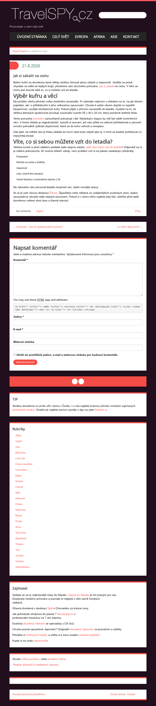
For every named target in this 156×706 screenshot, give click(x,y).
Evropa (81, 36)
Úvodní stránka (32, 36)
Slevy (18, 527)
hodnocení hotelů (36, 634)
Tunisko (19, 555)
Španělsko (20, 538)
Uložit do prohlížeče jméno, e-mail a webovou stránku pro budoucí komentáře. (67, 354)
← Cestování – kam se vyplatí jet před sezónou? (38, 227)
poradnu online (57, 658)
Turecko (19, 561)
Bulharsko (20, 452)
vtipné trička (41, 640)
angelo (39, 211)
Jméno (18, 316)
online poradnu (30, 658)
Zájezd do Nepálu (78, 594)
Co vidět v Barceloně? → (130, 227)
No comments (23, 211)
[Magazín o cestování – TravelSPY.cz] (53, 14)
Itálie (17, 492)
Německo (20, 498)
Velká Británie (22, 567)
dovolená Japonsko (82, 629)
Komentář (20, 259)
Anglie (18, 441)
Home (15, 51)
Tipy (22, 51)
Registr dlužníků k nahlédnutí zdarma (35, 664)
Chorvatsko (21, 470)
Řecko (53, 192)
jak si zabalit (106, 86)
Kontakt (131, 36)
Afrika (99, 36)
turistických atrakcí (23, 409)
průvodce (38, 118)
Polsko (18, 504)
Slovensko (20, 532)
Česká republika (23, 464)
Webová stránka (23, 341)
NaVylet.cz (101, 409)
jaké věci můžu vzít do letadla (104, 147)
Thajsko (19, 544)
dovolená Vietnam (34, 623)
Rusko (18, 521)
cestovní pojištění (89, 634)
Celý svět (60, 36)
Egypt (18, 475)
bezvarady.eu (65, 613)
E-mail (18, 329)
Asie (114, 36)
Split (50, 608)
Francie (19, 487)
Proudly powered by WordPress (28, 694)
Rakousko (20, 510)
